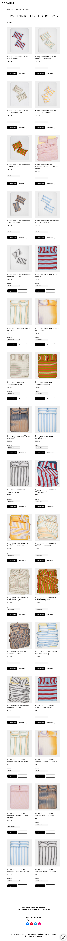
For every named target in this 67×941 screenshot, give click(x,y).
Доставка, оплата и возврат (33, 907)
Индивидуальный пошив (28, 909)
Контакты (46, 909)
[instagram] (39, 923)
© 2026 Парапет (18, 934)
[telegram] (35, 923)
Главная (10, 9)
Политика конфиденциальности (41, 934)
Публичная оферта (33, 936)
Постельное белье (22, 9)
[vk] (27, 923)
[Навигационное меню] (64, 3)
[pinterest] (31, 923)
